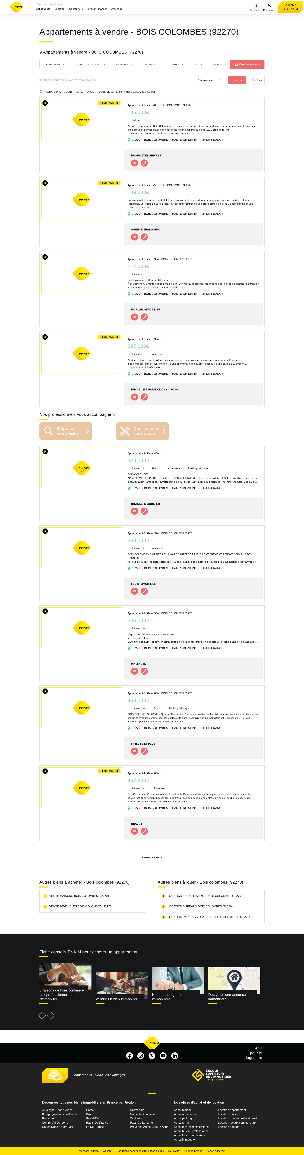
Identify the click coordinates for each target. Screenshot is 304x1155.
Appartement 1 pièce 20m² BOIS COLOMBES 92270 (159, 105)
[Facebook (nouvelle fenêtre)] (129, 1055)
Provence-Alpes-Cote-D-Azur (149, 1126)
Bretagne (48, 1118)
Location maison (228, 1114)
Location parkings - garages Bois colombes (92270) (208, 917)
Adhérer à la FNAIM (290, 7)
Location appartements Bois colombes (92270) (204, 895)
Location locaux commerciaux (237, 1122)
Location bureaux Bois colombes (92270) (200, 906)
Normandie (137, 1109)
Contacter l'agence (134, 163)
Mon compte (269, 10)
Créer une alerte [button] (249, 64)
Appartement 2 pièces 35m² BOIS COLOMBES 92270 (160, 259)
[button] (43, 8)
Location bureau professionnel (237, 1118)
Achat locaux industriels (189, 1135)
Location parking (228, 1126)
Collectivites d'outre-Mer (57, 1126)
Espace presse (193, 1150)
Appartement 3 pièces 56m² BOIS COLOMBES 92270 (160, 613)
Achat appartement (186, 1114)
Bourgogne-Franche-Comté (59, 1114)
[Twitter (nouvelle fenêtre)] (152, 1055)
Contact (107, 1150)
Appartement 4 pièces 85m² (144, 773)
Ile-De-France (95, 1126)
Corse (90, 1109)
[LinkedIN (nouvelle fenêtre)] (174, 1055)
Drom (89, 1114)
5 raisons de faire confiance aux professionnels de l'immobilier (61, 994)
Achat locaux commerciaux (191, 1126)
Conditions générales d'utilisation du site (140, 1150)
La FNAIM (174, 1150)
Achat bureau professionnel (192, 1131)
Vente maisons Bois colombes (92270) (79, 895)
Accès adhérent (216, 1150)
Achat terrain (182, 1122)
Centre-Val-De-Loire (55, 1122)
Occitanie (136, 1118)
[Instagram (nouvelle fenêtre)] (140, 1055)
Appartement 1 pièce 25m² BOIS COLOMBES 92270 (159, 185)
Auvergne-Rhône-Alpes (57, 1109)
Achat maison (183, 1109)
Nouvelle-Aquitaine (142, 1114)
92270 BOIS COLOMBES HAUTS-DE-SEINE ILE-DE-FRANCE (177, 139)
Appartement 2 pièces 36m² (144, 339)
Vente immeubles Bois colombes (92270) (80, 906)
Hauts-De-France (97, 1122)
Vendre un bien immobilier (116, 999)
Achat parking (183, 1118)
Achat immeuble (184, 1139)
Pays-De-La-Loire (141, 1122)
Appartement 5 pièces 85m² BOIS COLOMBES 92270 (160, 693)
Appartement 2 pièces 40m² (144, 453)
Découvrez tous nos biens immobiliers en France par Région (89, 1102)
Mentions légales (89, 1150)
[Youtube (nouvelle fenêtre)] (163, 1055)
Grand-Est (92, 1118)
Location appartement (232, 1109)
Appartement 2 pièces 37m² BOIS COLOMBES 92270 (160, 533)
